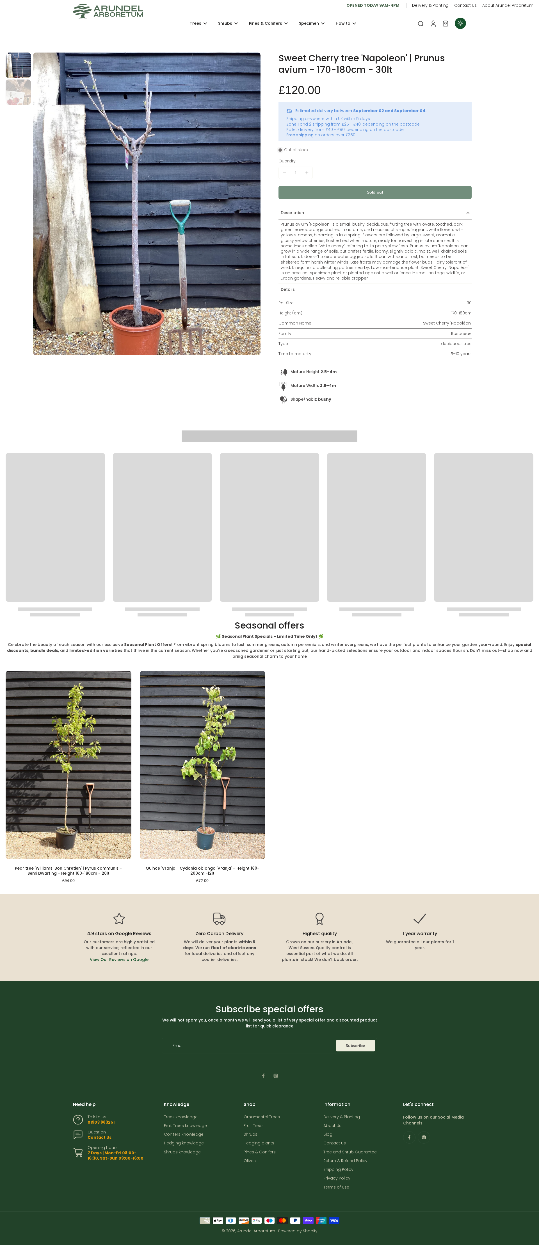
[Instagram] (276, 1076)
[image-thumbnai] (18, 65)
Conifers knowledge (184, 1134)
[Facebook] (263, 1076)
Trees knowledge (181, 1117)
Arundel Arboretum (256, 1231)
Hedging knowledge (184, 1143)
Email (178, 1045)
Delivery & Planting (430, 5)
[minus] (284, 173)
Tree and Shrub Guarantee (350, 1152)
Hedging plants (259, 1143)
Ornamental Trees (262, 1117)
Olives (250, 1161)
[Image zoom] (147, 204)
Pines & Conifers (260, 1152)
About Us (332, 1125)
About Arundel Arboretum (507, 5)
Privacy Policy (336, 1178)
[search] (420, 23)
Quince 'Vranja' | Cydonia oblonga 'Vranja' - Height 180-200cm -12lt (202, 870)
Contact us (334, 1143)
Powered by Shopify (298, 1231)
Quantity (287, 161)
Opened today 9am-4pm (372, 5)
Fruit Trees (254, 1125)
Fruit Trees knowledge (185, 1125)
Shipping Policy (338, 1169)
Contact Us (465, 5)
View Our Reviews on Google (119, 959)
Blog (327, 1134)
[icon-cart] (445, 23)
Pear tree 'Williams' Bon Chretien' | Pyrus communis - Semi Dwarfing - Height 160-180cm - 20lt (68, 870)
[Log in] (433, 23)
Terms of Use (336, 1187)
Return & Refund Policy (345, 1161)
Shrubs (250, 1134)
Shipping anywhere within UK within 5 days (328, 118)
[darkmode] (460, 23)
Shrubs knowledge (182, 1152)
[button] (375, 192)
